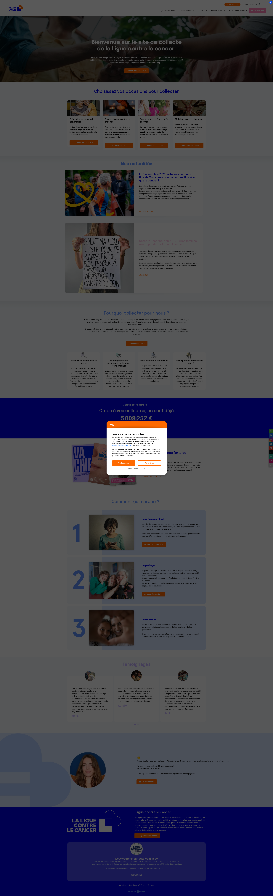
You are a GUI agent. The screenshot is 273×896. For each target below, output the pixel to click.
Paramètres (149, 463)
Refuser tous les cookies (136, 468)
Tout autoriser (123, 463)
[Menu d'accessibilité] (270, 2)
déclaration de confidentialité (122, 445)
